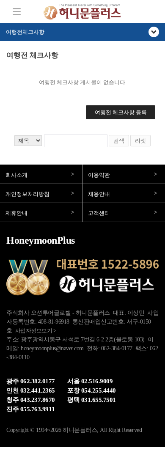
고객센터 (99, 213)
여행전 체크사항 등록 (121, 112)
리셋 (140, 140)
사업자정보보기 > (35, 330)
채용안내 (99, 194)
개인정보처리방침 (28, 194)
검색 (118, 140)
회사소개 (17, 175)
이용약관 (99, 175)
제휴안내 (17, 213)
